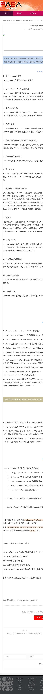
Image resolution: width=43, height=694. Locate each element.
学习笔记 (20, 13)
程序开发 (31, 680)
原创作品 (31, 683)
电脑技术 (31, 689)
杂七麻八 (31, 687)
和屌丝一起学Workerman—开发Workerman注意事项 (24, 633)
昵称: (6, 656)
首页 (6, 13)
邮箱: (32, 656)
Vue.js (19, 689)
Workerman (17, 20)
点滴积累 (33, 13)
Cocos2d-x (19, 680)
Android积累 (31, 685)
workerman (19, 687)
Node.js (20, 685)
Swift (19, 683)
